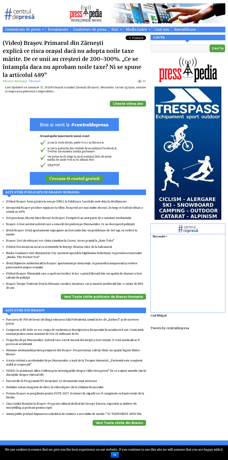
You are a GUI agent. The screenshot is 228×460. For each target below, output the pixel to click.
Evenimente (58, 29)
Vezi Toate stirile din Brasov (119, 423)
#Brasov (35, 81)
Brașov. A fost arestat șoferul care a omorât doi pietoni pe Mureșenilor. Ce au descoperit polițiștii (70, 224)
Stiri (115, 29)
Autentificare (185, 29)
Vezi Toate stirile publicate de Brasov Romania (103, 297)
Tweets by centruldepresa (170, 328)
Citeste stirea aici (128, 104)
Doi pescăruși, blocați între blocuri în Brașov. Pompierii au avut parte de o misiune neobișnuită (68, 218)
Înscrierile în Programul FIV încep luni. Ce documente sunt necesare (51, 381)
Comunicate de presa (23, 29)
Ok (114, 454)
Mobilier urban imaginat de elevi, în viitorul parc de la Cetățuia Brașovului (54, 387)
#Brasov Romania (15, 81)
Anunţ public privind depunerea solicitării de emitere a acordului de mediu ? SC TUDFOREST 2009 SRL (74, 414)
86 (144, 81)
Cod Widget (159, 315)
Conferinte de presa (90, 29)
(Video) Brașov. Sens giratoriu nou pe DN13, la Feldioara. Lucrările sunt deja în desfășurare (66, 201)
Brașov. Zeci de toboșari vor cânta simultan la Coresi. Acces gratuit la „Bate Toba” (60, 240)
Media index (137, 29)
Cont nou (161, 29)
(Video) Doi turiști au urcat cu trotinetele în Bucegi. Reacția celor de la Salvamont (59, 246)
